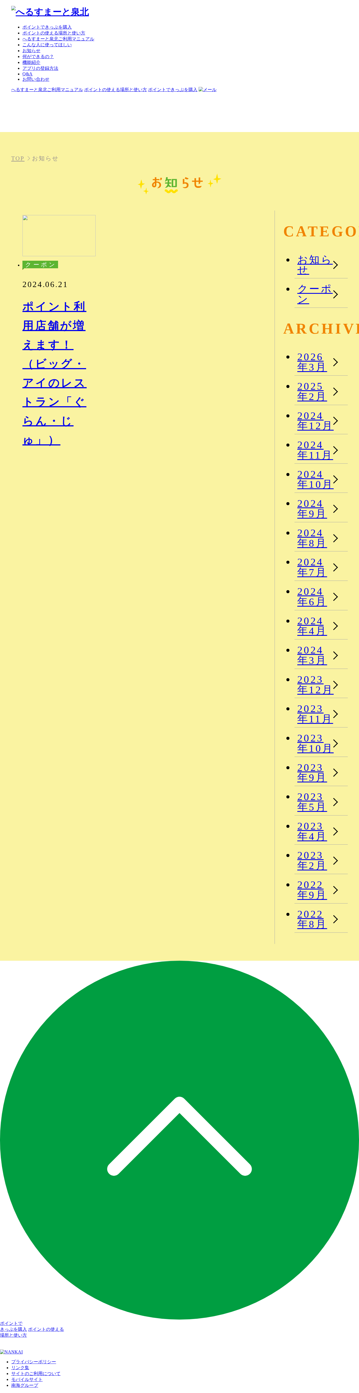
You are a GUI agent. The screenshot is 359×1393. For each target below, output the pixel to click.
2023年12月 (315, 685)
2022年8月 (312, 919)
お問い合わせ (35, 79)
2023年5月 (312, 802)
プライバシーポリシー (33, 1361)
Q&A (27, 73)
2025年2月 (312, 391)
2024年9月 (312, 508)
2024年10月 (315, 479)
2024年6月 (312, 596)
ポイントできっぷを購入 (47, 27)
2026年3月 (312, 362)
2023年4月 (312, 831)
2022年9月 (312, 890)
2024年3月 (312, 655)
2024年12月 (315, 421)
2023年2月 (312, 860)
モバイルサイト (27, 1379)
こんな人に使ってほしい (47, 44)
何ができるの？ (38, 56)
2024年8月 (312, 538)
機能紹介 (31, 62)
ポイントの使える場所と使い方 (53, 33)
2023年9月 (312, 773)
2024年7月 (312, 567)
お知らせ (31, 50)
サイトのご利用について (36, 1373)
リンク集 (20, 1367)
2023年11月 (315, 714)
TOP (18, 158)
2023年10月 (315, 743)
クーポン (315, 294)
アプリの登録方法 (40, 68)
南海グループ (24, 1385)
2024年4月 (312, 626)
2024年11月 (315, 450)
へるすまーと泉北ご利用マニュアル (58, 38)
